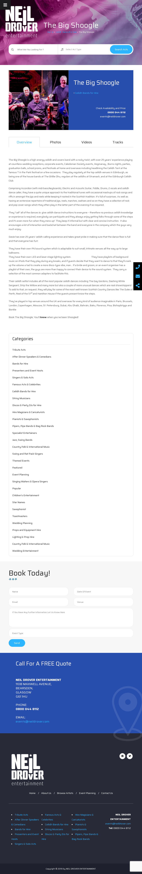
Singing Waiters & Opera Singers (30, 481)
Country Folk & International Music (31, 447)
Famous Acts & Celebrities (26, 384)
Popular (16, 488)
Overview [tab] (24, 142)
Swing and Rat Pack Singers (27, 454)
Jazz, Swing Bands (22, 440)
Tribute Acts (19, 350)
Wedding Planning (22, 523)
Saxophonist (19, 509)
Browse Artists (65, 793)
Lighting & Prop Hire (23, 537)
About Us (46, 793)
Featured (17, 467)
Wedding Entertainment (25, 551)
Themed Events (20, 461)
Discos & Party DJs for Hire (26, 405)
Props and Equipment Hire (26, 530)
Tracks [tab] (118, 142)
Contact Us (107, 793)
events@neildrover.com (32, 721)
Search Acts (121, 49)
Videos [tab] (86, 142)
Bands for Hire (20, 364)
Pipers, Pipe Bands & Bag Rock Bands (33, 426)
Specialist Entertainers (24, 433)
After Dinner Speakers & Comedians (31, 357)
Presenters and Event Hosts (27, 370)
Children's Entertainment (25, 495)
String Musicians (21, 398)
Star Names (18, 502)
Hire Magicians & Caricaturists (28, 412)
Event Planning (20, 474)
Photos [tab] (55, 142)
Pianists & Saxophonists (25, 419)
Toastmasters (19, 516)
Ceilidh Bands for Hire (86, 93)
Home (32, 793)
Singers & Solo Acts (23, 377)
